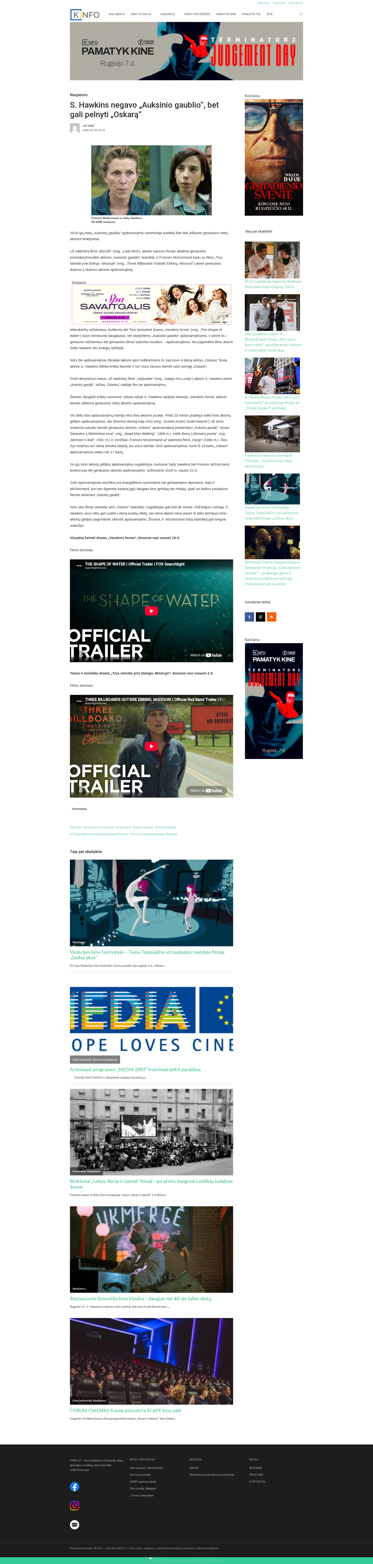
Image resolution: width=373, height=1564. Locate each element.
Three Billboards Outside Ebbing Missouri (100, 834)
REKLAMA (263, 3)
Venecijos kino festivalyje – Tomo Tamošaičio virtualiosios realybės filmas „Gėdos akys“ (271, 512)
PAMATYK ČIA (251, 14)
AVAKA (194, 1467)
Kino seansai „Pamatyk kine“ (147, 1467)
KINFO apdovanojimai (143, 1481)
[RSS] (271, 617)
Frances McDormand (99, 827)
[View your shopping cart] (294, 14)
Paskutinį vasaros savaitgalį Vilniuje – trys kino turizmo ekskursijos (268, 460)
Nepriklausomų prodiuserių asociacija (211, 1474)
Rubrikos (168, 14)
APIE (269, 14)
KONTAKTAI (296, 3)
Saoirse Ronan (166, 827)
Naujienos (79, 94)
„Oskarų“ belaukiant (142, 1495)
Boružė (77, 827)
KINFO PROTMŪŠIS (197, 14)
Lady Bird (124, 827)
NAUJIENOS (117, 14)
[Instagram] (260, 617)
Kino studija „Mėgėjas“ (143, 1488)
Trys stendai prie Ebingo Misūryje (154, 834)
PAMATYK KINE (226, 14)
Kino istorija (141, 14)
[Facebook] (249, 617)
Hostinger (87, 1548)
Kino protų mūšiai (140, 1474)
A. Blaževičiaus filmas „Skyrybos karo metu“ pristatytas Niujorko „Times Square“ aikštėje (272, 402)
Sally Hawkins (143, 827)
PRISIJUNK (279, 3)
